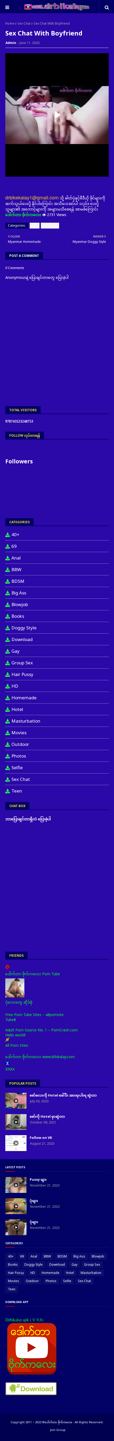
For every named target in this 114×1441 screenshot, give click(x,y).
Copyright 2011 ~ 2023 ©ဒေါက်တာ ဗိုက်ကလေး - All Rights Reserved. (57, 1422)
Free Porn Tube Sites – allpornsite (34, 1014)
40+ (15, 534)
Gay (15, 651)
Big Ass (18, 593)
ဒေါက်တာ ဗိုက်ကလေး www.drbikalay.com (40, 1056)
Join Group (57, 1430)
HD (34, 225)
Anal (16, 558)
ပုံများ (34, 1200)
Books (17, 616)
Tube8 (10, 1019)
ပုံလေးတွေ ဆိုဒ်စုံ (18, 1002)
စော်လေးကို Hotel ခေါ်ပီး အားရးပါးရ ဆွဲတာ (63, 1095)
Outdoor (20, 744)
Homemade (24, 698)
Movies (19, 733)
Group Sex (22, 663)
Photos (18, 756)
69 (14, 546)
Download (22, 639)
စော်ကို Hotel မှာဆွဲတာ (47, 1116)
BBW (16, 569)
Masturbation (25, 721)
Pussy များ (38, 1179)
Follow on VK (41, 1137)
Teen (16, 791)
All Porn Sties (16, 1045)
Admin (11, 43)
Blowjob (19, 604)
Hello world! (15, 1034)
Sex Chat (23, 23)
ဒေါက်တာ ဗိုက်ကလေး (23, 214)
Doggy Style (24, 628)
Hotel (17, 709)
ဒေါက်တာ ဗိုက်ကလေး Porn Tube (32, 973)
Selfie (17, 767)
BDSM (17, 581)
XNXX (10, 1069)
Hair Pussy (22, 674)
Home (9, 23)
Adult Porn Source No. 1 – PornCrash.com (41, 1029)
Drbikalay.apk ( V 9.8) (24, 1319)
